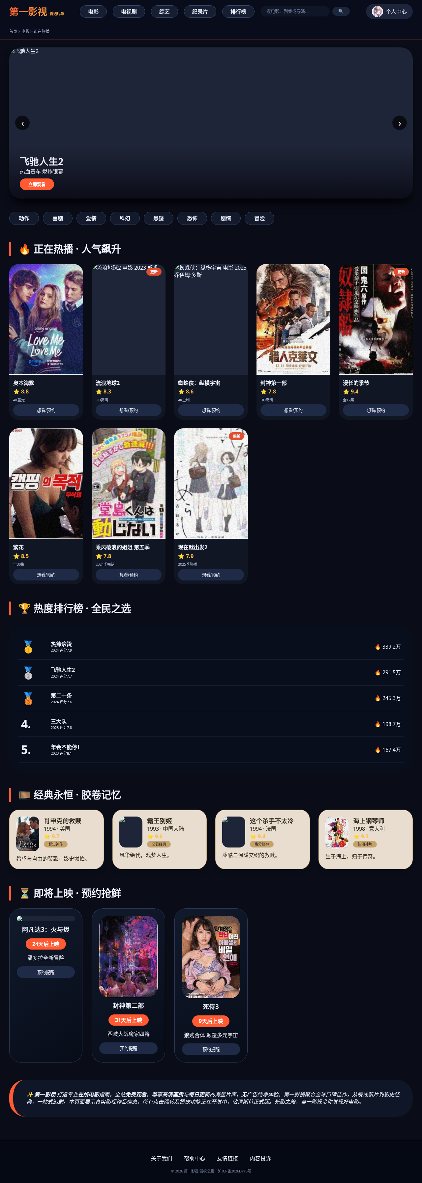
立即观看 (36, 184)
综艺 (164, 11)
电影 (93, 11)
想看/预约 (46, 410)
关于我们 (161, 1158)
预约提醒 (45, 972)
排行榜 (238, 11)
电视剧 (129, 11)
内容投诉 (260, 1158)
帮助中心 (194, 1158)
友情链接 (227, 1158)
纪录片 (200, 11)
